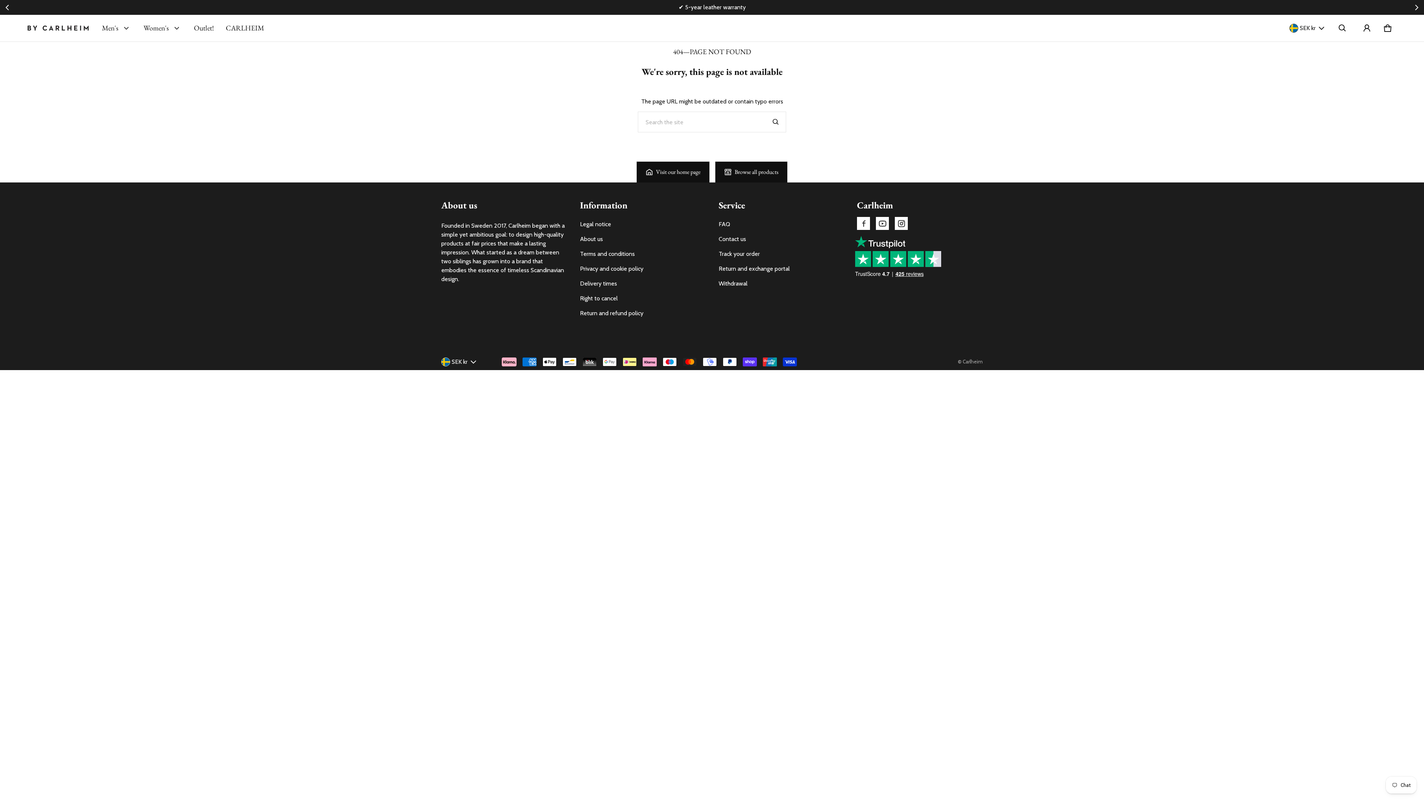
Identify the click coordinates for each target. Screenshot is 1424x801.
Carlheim (973, 362)
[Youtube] (882, 223)
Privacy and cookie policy (611, 268)
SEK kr (1308, 28)
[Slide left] (7, 7)
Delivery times (598, 283)
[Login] (1367, 28)
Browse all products (756, 172)
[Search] (775, 122)
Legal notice (595, 224)
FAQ (724, 224)
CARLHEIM (245, 28)
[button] (1342, 28)
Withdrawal (733, 283)
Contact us (732, 239)
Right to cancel (599, 298)
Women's (156, 28)
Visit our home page (678, 172)
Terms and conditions (607, 253)
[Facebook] (863, 223)
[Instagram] (901, 223)
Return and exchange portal (754, 268)
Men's (110, 28)
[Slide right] (1416, 7)
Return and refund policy (611, 313)
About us (591, 239)
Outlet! (204, 28)
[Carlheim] (58, 28)
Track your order (739, 253)
